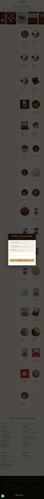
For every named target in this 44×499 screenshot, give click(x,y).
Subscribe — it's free (22, 260)
